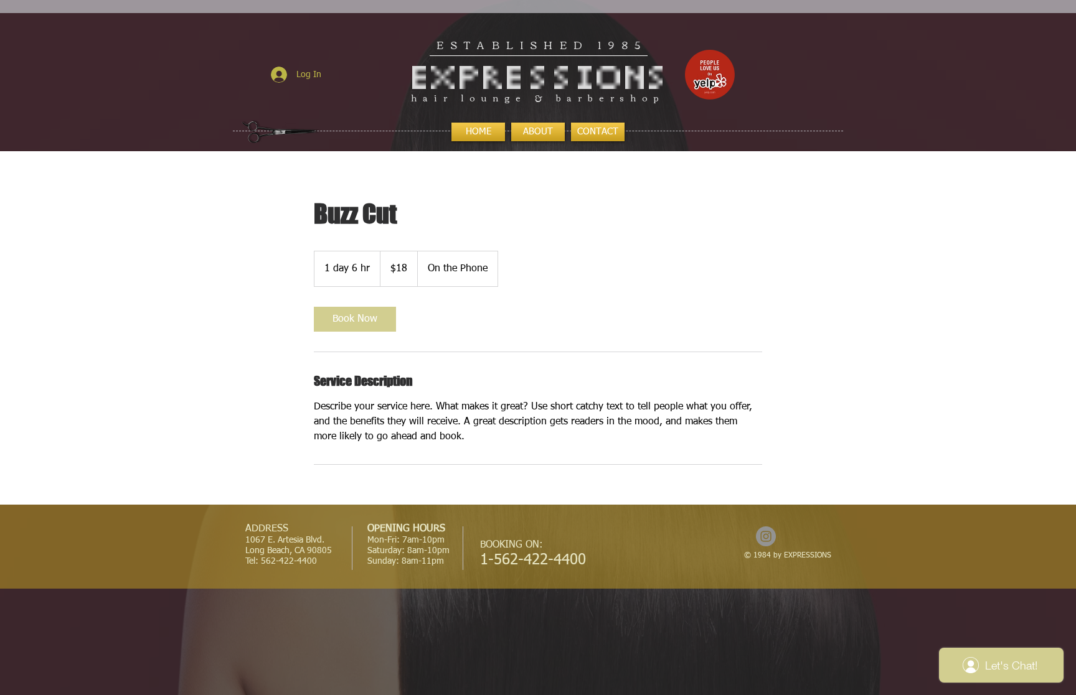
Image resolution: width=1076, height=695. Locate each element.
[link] (355, 319)
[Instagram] (766, 536)
